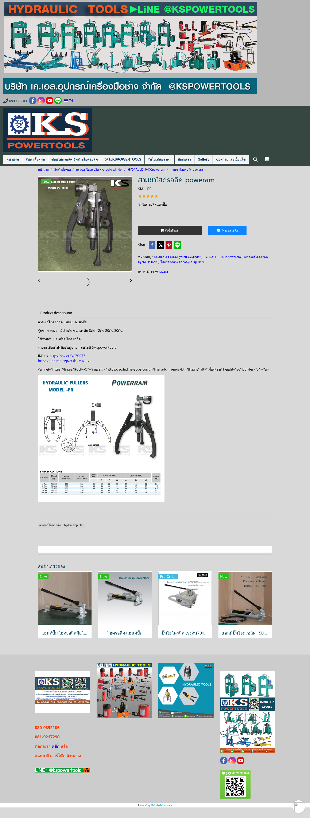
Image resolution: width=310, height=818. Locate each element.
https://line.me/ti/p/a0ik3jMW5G (63, 361)
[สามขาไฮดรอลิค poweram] (85, 224)
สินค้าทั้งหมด (35, 159)
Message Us (230, 230)
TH (70, 100)
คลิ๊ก (56, 746)
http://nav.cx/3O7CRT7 (67, 355)
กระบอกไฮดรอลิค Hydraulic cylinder (177, 257)
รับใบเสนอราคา (159, 159)
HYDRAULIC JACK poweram (222, 257)
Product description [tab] (56, 313)
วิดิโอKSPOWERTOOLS (122, 159)
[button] (298, 806)
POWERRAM (159, 272)
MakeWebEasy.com (161, 805)
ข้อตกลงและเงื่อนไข (231, 159)
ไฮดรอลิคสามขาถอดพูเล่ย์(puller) (182, 262)
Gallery (203, 159)
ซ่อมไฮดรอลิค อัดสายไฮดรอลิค (74, 159)
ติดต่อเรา (184, 159)
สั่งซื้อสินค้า (171, 230)
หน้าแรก (12, 159)
